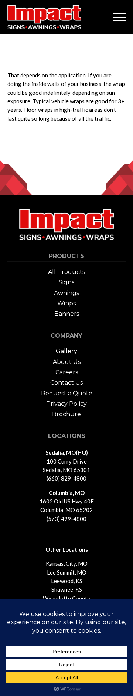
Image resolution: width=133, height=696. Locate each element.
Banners (66, 313)
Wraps (66, 303)
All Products (66, 271)
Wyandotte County (66, 598)
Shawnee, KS (66, 589)
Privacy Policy (66, 403)
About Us (67, 361)
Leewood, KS (66, 581)
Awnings (66, 293)
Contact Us (66, 382)
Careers (66, 372)
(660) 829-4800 (66, 478)
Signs (66, 282)
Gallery (66, 351)
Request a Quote (66, 393)
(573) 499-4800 (66, 518)
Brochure (66, 414)
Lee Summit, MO (66, 572)
